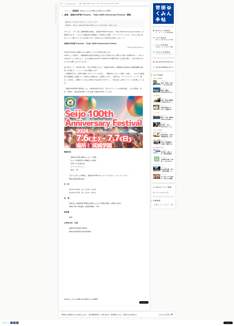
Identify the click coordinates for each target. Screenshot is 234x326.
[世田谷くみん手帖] (163, 23)
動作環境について (116, 314)
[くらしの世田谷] (163, 45)
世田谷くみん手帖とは (130, 314)
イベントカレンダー (70, 3)
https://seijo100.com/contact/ (80, 231)
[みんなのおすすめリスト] (163, 61)
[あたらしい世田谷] (163, 31)
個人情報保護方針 (94, 314)
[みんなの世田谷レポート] (163, 67)
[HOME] (61, 3)
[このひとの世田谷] (163, 53)
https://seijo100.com (76, 179)
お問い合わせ (105, 314)
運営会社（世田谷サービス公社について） (74, 314)
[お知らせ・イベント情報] (163, 187)
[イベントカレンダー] (163, 192)
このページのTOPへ (165, 314)
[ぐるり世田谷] (163, 38)
